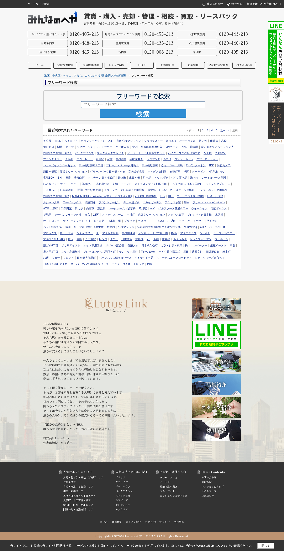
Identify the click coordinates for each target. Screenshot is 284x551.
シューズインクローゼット (59, 165)
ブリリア (129, 220)
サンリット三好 (128, 251)
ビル (162, 196)
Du (97, 233)
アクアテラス (188, 233)
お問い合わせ (244, 65)
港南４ (194, 177)
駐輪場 (194, 146)
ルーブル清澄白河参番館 (89, 227)
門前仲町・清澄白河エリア (78, 509)
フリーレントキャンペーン (209, 202)
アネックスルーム (112, 214)
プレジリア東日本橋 (199, 214)
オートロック (51, 220)
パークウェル (187, 140)
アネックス (50, 233)
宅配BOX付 (136, 159)
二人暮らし (50, 189)
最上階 (122, 177)
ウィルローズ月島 (172, 165)
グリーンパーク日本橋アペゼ (107, 171)
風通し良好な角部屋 (89, 189)
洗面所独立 (102, 183)
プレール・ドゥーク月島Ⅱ (122, 165)
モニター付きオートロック (128, 264)
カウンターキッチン (93, 140)
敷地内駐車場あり (170, 487)
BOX (181, 220)
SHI (60, 177)
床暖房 (214, 140)
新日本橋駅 (50, 171)
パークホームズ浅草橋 (122, 208)
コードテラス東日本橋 (190, 196)
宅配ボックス (219, 208)
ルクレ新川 (180, 239)
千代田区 (66, 208)
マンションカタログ (212, 487)
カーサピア (199, 171)
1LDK (57, 140)
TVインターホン (196, 165)
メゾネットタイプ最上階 (153, 233)
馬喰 (79, 239)
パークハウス (196, 220)
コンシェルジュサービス (173, 496)
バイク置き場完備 (169, 251)
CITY (203, 227)
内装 (150, 264)
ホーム (40, 65)
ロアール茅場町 (184, 189)
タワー (114, 239)
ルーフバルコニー (224, 233)
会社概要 (117, 522)
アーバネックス (72, 202)
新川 (68, 227)
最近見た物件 (215, 4)
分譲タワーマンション (151, 214)
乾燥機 (139, 239)
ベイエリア (71, 140)
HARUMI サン (217, 171)
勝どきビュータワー (55, 183)
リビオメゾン (85, 146)
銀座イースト (218, 245)
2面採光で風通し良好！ (57, 153)
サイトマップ (208, 491)
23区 (96, 214)
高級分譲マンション (128, 140)
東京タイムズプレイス (110, 153)
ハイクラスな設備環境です (184, 153)
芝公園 (47, 140)
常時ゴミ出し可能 (54, 239)
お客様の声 (167, 65)
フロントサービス (109, 202)
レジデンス (153, 159)
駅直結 (166, 239)
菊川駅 (143, 208)
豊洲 (135, 146)
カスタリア (145, 220)
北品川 (219, 214)
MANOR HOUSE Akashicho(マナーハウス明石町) (102, 196)
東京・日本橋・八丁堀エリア (79, 496)
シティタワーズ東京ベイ (210, 257)
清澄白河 (79, 177)
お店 (46, 257)
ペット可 (165, 482)
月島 (184, 146)
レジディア (121, 500)
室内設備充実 (136, 171)
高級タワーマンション (73, 171)
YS (148, 239)
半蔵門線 (90, 202)
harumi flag (190, 227)
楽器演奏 (121, 159)
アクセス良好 (110, 233)
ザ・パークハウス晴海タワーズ (90, 264)
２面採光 (220, 153)
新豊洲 (111, 227)
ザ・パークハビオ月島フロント (146, 153)
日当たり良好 (215, 196)
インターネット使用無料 (212, 189)
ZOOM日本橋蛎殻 (146, 196)
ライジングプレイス (218, 183)
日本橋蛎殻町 (150, 165)
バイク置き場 (179, 177)
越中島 (152, 189)
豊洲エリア (69, 482)
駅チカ (203, 140)
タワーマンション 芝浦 (76, 220)
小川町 (131, 214)
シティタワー (85, 233)
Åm (173, 220)
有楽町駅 (175, 171)
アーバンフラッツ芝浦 (67, 214)
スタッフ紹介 (116, 65)
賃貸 (68, 177)
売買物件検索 (91, 65)
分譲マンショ (126, 227)
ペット (75, 183)
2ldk (110, 140)
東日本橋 (134, 177)
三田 (186, 251)
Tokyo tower (148, 251)
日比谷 (79, 208)
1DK (211, 165)
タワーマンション (207, 159)
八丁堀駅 (90, 239)
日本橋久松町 (149, 245)
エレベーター (199, 245)
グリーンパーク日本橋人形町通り (124, 189)
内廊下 (90, 208)
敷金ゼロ (48, 146)
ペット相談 (161, 177)
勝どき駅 (99, 220)
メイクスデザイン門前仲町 (151, 183)
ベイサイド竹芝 (144, 257)
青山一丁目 (66, 233)
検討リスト (238, 4)
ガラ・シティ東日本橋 (174, 245)
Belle (174, 233)
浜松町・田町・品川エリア (78, 505)
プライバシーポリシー (157, 522)
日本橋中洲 (114, 220)
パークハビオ (217, 227)
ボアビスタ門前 (157, 171)
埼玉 (70, 239)
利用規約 (179, 522)
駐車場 (147, 177)
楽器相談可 (128, 233)
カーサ (70, 146)
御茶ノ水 (132, 245)
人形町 (69, 159)
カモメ (167, 159)
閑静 (60, 146)
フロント (68, 257)
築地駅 (47, 214)
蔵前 (109, 159)
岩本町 (226, 251)
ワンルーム (221, 239)
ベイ (152, 208)
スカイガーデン (152, 202)
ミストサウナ (104, 146)
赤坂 (232, 245)
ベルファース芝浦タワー (173, 208)
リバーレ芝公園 (114, 245)
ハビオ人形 (122, 146)
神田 (171, 196)
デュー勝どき (131, 202)
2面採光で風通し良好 (56, 196)
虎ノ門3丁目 (50, 251)
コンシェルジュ (183, 159)
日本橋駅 (126, 239)
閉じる (266, 545)
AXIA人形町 (50, 208)
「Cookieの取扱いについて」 (211, 545)
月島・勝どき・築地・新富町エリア (83, 477)
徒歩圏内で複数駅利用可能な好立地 (158, 227)
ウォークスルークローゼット (174, 257)
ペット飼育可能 (52, 227)
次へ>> (224, 130)
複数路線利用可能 (151, 146)
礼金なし (87, 183)
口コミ (142, 65)
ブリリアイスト (70, 245)
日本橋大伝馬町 (86, 257)
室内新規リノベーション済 (217, 146)
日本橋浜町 (66, 189)
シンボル (205, 233)
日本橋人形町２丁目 (55, 264)
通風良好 (197, 251)
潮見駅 (101, 208)
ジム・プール (167, 491)
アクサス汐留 (173, 202)
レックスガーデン (200, 239)
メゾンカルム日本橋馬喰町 (186, 183)
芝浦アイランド (121, 183)
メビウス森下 (176, 214)
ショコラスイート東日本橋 (160, 140)
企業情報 (193, 65)
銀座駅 (100, 159)
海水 (186, 202)
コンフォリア (122, 505)
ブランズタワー (52, 159)
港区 (186, 171)
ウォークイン (199, 208)
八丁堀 (208, 153)
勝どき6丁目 (50, 245)
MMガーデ (171, 146)
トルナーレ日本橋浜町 (101, 177)
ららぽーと (165, 189)
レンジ (103, 239)
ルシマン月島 (51, 202)
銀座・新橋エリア (73, 491)
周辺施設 (206, 482)
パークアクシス (84, 153)
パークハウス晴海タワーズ (115, 257)
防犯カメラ (224, 165)
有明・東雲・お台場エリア (78, 487)
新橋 (156, 239)
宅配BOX (48, 177)
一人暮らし (161, 220)
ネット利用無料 (70, 251)
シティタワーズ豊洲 (213, 177)
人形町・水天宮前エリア (77, 500)
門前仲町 (212, 220)
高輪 (224, 140)
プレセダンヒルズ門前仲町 (99, 251)
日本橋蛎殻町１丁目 (91, 165)
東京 (87, 214)
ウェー (56, 257)
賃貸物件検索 (65, 65)
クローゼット (85, 159)
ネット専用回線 (92, 245)
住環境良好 (212, 251)
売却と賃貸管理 (218, 65)
